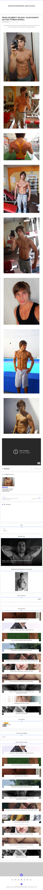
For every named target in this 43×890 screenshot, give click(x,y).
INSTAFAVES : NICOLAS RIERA (21, 713)
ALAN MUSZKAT (6, 468)
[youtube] (21, 880)
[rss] (30, 880)
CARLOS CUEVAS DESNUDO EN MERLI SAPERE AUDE (21, 640)
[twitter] (15, 880)
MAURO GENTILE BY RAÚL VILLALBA (21, 703)
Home (4, 528)
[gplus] (18, 880)
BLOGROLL (5, 530)
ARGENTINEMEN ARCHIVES (21, 6)
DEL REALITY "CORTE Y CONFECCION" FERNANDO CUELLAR (21, 753)
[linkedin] (24, 880)
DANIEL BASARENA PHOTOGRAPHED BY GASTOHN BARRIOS (21, 681)
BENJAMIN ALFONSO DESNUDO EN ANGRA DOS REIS (21, 650)
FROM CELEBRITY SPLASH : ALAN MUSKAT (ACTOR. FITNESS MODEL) (8, 490)
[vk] (27, 880)
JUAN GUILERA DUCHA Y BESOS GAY (21, 619)
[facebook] (12, 880)
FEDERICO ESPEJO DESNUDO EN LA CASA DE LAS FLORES (21, 671)
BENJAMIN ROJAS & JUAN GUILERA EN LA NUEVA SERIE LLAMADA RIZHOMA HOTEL (21, 660)
